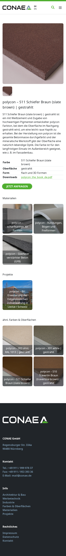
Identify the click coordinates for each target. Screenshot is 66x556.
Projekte (8, 514)
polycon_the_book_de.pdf (36, 177)
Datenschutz (11, 537)
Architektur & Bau (14, 494)
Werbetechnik (11, 498)
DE (35, 6)
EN (35, 9)
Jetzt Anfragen (17, 186)
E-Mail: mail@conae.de (17, 475)
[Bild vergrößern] (33, 53)
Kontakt (8, 540)
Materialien (10, 510)
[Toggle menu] (60, 7)
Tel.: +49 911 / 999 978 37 (18, 468)
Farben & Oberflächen (17, 506)
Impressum (10, 533)
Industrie (8, 502)
